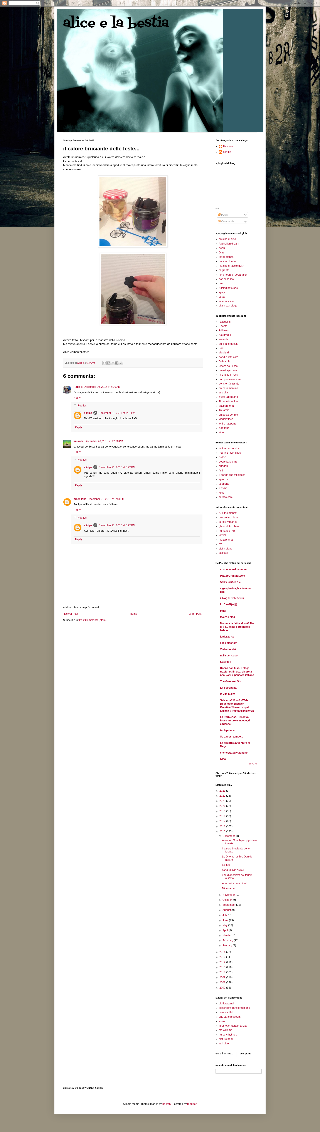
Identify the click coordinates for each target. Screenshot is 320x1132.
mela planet (226, 539)
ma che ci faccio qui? (231, 265)
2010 (222, 972)
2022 (222, 795)
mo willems (225, 1030)
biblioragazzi (226, 1003)
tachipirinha (227, 730)
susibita (223, 392)
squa (222, 296)
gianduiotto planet (229, 526)
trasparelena (226, 405)
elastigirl (224, 352)
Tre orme (224, 410)
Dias (221, 252)
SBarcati (225, 661)
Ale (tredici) (225, 334)
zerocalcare (226, 497)
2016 (222, 826)
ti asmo (223, 488)
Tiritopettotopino (228, 401)
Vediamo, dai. (228, 649)
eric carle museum (230, 1016)
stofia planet (226, 548)
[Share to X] (113, 363)
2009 (222, 977)
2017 (222, 821)
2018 (222, 816)
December (229, 835)
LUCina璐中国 (228, 604)
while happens (227, 423)
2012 (222, 962)
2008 (222, 982)
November (229, 894)
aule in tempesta (228, 343)
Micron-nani (229, 888)
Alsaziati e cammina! (234, 883)
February (228, 940)
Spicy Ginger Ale (230, 582)
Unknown (228, 146)
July (225, 915)
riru (221, 283)
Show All (253, 764)
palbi (223, 610)
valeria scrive (226, 301)
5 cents (223, 326)
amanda (79, 441)
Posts (224, 214)
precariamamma (228, 388)
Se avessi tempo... (231, 736)
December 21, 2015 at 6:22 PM (117, 467)
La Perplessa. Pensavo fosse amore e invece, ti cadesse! (235, 721)
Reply (77, 397)
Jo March (224, 361)
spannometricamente (233, 569)
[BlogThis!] (108, 363)
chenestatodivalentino (234, 752)
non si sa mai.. (227, 279)
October (227, 899)
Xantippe (224, 427)
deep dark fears (228, 461)
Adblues (224, 330)
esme (222, 1021)
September (229, 904)
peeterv (166, 1103)
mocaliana (80, 499)
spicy (222, 292)
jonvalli (223, 535)
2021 (222, 800)
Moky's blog (227, 617)
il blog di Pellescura (232, 598)
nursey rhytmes (228, 1034)
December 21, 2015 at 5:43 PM (106, 499)
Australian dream (229, 243)
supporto (224, 483)
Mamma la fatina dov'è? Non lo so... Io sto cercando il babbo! (237, 627)
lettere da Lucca (228, 366)
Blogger (191, 1103)
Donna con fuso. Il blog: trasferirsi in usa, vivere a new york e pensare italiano (237, 672)
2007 (222, 987)
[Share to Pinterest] (121, 363)
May (225, 925)
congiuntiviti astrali (233, 870)
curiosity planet (228, 521)
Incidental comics (229, 448)
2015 (222, 831)
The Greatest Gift (230, 681)
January (227, 945)
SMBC (222, 457)
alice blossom (228, 642)
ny (220, 544)
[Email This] (104, 363)
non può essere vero (231, 379)
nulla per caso (228, 655)
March (226, 935)
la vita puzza (227, 694)
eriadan (223, 466)
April (225, 930)
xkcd (221, 492)
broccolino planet (229, 517)
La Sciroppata (228, 687)
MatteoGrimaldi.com (232, 575)
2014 (222, 952)
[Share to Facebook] (117, 363)
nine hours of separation (233, 274)
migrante (224, 270)
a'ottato (226, 864)
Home (133, 613)
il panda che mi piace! (232, 474)
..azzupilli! (225, 321)
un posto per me (228, 414)
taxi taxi (223, 552)
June (225, 920)
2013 (222, 957)
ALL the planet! (228, 512)
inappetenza (226, 256)
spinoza (223, 479)
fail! (221, 470)
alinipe (88, 413)
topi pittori (224, 1043)
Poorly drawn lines (230, 452)
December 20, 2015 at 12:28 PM (104, 441)
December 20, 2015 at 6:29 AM (102, 386)
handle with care (228, 357)
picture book (226, 1038)
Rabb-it (78, 386)
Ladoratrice (227, 636)
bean (222, 248)
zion (221, 432)
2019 (222, 811)
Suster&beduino (228, 396)
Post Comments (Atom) (92, 620)
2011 (222, 967)
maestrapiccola (228, 370)
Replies (82, 405)
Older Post (195, 613)
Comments (227, 221)
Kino (223, 759)
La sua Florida (227, 261)
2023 (222, 790)
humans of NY (227, 530)
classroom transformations (234, 1007)
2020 (222, 805)
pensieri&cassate (229, 383)
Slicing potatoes (228, 288)
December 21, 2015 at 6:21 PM (117, 413)
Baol (221, 348)
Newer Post (71, 613)
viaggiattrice (226, 419)
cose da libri (226, 1012)
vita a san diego (228, 305)
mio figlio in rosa (228, 374)
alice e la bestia (116, 23)
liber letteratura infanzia (233, 1025)
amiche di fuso (227, 239)
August (226, 910)
